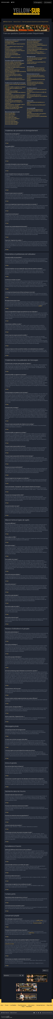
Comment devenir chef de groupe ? (34, 47)
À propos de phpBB (37, 923)
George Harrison (40, 1005)
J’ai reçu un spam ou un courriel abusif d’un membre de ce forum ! (36, 62)
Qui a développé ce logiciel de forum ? (35, 109)
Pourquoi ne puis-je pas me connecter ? (13, 49)
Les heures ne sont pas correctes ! (12, 66)
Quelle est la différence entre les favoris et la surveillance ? (36, 90)
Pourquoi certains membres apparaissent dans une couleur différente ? (37, 50)
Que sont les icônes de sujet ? (11, 124)
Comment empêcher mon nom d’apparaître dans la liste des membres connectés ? (14, 64)
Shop (23, 1006)
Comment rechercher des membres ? (35, 82)
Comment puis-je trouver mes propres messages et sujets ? (35, 84)
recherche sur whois (9, 943)
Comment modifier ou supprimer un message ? (15, 87)
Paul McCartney (22, 1005)
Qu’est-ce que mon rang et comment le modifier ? (13, 76)
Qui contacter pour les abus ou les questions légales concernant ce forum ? (36, 114)
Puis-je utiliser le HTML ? (10, 114)
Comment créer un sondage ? (11, 91)
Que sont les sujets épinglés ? (11, 121)
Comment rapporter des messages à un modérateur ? (13, 102)
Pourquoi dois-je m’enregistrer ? (12, 41)
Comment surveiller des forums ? (34, 94)
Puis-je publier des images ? (11, 117)
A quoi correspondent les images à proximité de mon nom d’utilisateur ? (15, 72)
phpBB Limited (39, 920)
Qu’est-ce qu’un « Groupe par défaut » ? (35, 52)
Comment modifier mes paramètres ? (13, 62)
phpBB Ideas (31, 932)
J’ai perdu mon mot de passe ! (11, 53)
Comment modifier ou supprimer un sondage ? (15, 95)
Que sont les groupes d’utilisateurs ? (35, 43)
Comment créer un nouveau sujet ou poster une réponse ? (15, 85)
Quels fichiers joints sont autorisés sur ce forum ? (36, 103)
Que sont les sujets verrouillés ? (12, 122)
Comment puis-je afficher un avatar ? (13, 74)
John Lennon (31, 1005)
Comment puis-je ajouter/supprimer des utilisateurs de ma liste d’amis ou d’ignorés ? (36, 70)
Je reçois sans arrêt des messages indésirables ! (34, 60)
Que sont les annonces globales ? (12, 118)
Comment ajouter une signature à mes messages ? (13, 89)
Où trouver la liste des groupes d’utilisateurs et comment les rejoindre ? (37, 46)
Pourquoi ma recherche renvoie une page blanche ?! (36, 80)
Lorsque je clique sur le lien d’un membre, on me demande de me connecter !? (15, 79)
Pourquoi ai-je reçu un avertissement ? (13, 100)
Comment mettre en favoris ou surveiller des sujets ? (36, 93)
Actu (2, 1005)
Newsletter (29, 1006)
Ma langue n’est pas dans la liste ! (12, 70)
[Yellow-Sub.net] (26, 11)
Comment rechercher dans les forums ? (35, 75)
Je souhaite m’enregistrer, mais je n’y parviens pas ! (15, 44)
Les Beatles (13, 1005)
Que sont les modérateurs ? (33, 42)
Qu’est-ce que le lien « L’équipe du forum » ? (36, 53)
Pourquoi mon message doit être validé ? (14, 107)
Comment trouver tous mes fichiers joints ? (36, 104)
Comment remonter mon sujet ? (12, 108)
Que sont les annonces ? (10, 120)
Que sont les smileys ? (10, 116)
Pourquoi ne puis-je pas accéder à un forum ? (15, 96)
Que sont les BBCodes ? (10, 113)
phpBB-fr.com (9, 1017)
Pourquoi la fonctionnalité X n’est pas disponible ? (35, 111)
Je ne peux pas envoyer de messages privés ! (37, 58)
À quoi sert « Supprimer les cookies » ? (13, 57)
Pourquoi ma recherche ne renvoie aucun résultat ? (36, 77)
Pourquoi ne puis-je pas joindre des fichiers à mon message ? (14, 98)
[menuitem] (13, 2)
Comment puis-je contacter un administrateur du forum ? (37, 117)
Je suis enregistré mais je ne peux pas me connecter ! (14, 47)
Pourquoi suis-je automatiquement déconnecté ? (12, 55)
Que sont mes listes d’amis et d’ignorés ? (36, 68)
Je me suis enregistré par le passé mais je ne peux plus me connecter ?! (15, 51)
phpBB (40, 305)
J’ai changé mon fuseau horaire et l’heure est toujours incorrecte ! (15, 68)
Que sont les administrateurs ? (33, 41)
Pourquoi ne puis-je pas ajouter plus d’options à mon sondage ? (15, 93)
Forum (6, 1005)
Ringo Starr (49, 1005)
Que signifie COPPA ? (9, 42)
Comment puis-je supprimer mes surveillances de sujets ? (37, 97)
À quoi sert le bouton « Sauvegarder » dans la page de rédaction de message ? (15, 105)
